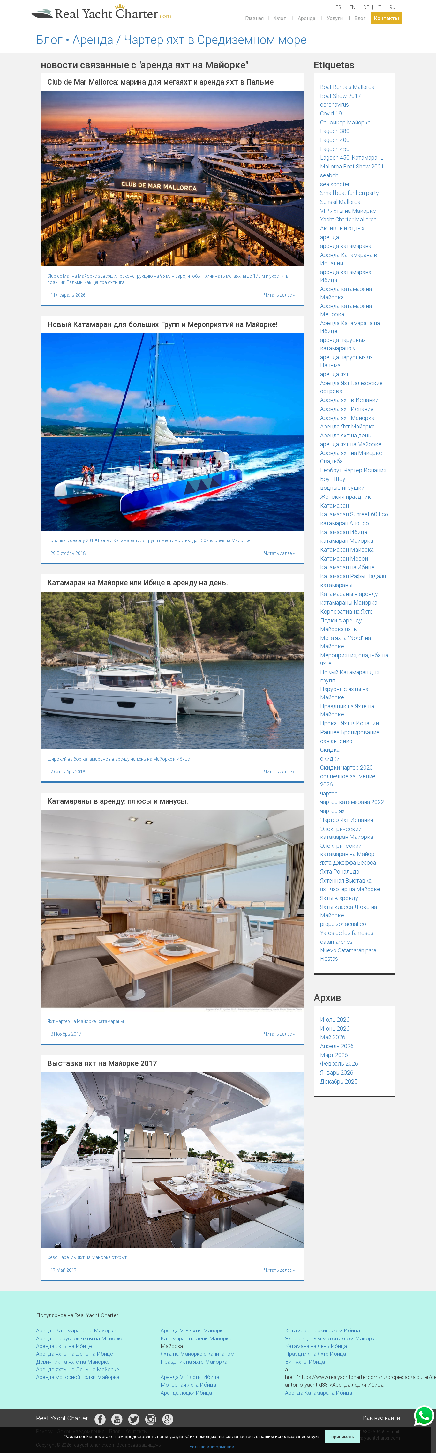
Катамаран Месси (344, 558)
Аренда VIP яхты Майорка (193, 1330)
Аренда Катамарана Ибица (318, 1393)
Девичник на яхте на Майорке (72, 1362)
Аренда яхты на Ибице (64, 1346)
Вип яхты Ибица (305, 1362)
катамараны (336, 585)
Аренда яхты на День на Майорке (77, 1369)
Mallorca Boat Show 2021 (352, 166)
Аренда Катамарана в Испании (348, 258)
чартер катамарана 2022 (352, 802)
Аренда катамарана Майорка (346, 293)
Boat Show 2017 (340, 96)
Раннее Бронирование (350, 732)
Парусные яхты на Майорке (344, 693)
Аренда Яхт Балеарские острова (351, 387)
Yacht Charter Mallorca (348, 219)
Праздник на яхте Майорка (194, 1362)
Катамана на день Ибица (316, 1346)
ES (338, 7)
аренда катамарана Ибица (345, 276)
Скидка (330, 749)
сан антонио (336, 741)
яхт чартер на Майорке (350, 889)
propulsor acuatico (343, 923)
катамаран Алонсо (344, 523)
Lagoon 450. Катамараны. (353, 157)
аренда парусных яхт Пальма (348, 361)
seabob (329, 175)
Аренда (306, 18)
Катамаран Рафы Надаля (353, 576)
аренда (329, 237)
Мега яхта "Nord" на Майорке (345, 642)
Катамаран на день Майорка (196, 1338)
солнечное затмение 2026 (347, 780)
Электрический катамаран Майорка (346, 832)
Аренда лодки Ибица (186, 1393)
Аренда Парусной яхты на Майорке (80, 1338)
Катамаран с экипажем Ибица (322, 1330)
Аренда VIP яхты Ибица (190, 1377)
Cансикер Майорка (345, 122)
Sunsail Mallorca (340, 201)
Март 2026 (334, 1055)
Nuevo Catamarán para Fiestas (348, 954)
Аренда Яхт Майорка (347, 426)
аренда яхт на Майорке (350, 444)
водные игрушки (342, 487)
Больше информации (211, 1446)
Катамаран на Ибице (347, 567)
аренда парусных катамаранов (343, 344)
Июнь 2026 (335, 1028)
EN (352, 7)
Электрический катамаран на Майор (347, 849)
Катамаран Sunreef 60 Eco (354, 514)
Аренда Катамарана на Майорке (76, 1330)
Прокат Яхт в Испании (349, 723)
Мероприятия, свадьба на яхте (354, 659)
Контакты (386, 18)
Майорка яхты (339, 629)
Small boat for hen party (349, 193)
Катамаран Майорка (347, 549)
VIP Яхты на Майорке (348, 210)
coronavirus (334, 104)
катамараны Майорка (348, 602)
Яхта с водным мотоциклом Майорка (331, 1338)
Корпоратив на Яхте (346, 611)
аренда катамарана (345, 245)
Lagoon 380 (335, 131)
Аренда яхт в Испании (349, 400)
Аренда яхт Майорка (347, 417)
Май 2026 (332, 1037)
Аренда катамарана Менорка (346, 309)
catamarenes (336, 941)
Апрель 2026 (337, 1046)
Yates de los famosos (346, 932)
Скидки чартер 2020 (346, 767)
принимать (342, 1436)
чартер (329, 793)
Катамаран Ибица (343, 532)
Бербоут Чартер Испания (353, 470)
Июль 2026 (335, 1019)
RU (392, 7)
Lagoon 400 (335, 140)
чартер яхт (334, 811)
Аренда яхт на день (345, 435)
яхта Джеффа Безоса (348, 862)
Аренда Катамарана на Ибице (350, 327)
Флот (280, 18)
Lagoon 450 (335, 148)
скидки (330, 758)
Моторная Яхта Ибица (188, 1385)
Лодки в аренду (341, 620)
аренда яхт (334, 374)
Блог (359, 18)
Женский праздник (345, 496)
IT (379, 7)
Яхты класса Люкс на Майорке (348, 911)
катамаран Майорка (346, 540)
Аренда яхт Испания (346, 409)
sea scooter (335, 184)
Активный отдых (342, 228)
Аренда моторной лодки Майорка (77, 1377)
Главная (254, 18)
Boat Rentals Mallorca (347, 87)
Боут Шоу (332, 478)
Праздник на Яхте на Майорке (347, 710)
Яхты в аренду (339, 898)
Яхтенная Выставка (346, 880)
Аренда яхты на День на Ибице (74, 1354)
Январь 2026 (336, 1072)
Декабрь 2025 (338, 1081)
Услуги (335, 18)
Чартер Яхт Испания (346, 819)
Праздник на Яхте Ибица (315, 1354)
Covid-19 (331, 113)
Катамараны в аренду (349, 594)
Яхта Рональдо (339, 871)
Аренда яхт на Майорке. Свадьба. (351, 457)
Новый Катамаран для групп (349, 676)
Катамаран (334, 505)
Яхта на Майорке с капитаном (197, 1354)
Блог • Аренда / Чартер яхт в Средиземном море (171, 40)
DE (366, 7)
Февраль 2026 (339, 1063)
